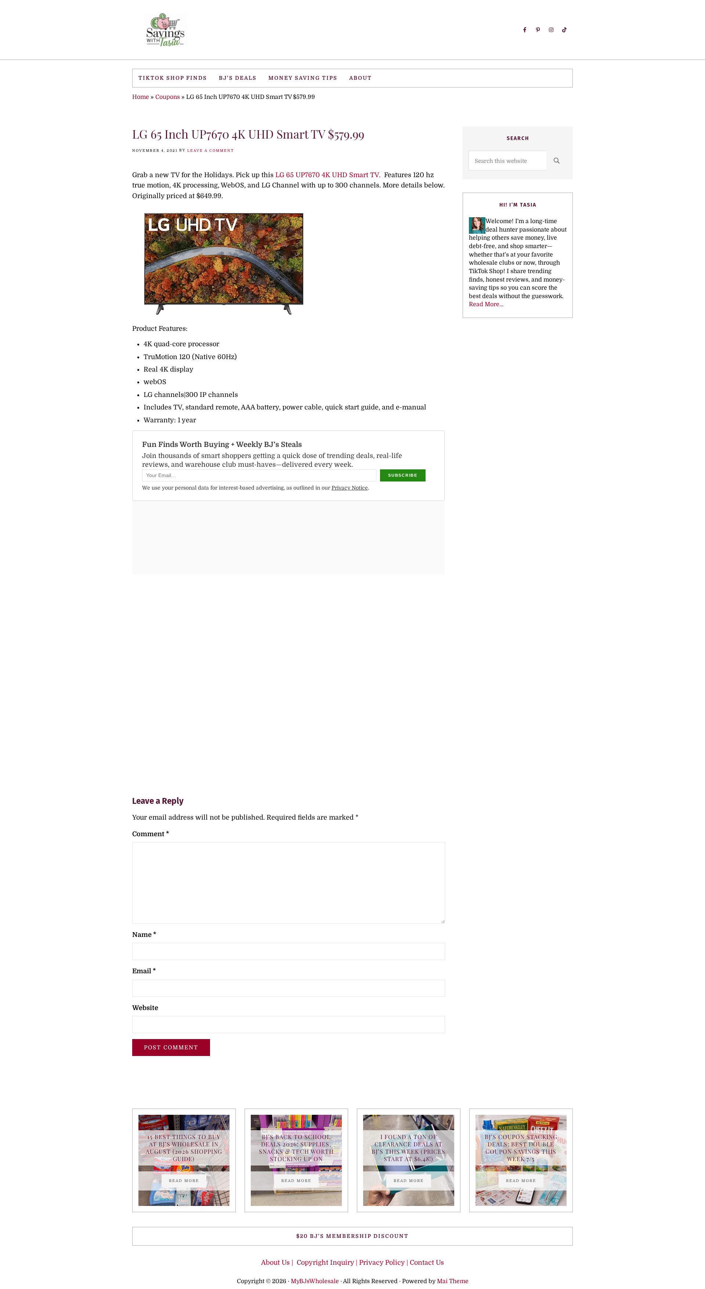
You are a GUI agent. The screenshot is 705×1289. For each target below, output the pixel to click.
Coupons (167, 97)
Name (144, 934)
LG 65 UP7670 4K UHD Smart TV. (327, 175)
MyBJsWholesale (315, 1281)
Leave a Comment (210, 150)
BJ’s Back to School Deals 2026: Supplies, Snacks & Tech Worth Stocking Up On (296, 1148)
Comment (150, 834)
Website (145, 1007)
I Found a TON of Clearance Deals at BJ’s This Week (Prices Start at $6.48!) (408, 1148)
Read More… (486, 304)
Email (144, 971)
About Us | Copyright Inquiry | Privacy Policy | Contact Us (352, 1262)
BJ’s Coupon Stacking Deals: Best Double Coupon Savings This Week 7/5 (521, 1148)
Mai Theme (453, 1281)
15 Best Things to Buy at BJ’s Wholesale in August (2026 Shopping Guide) (184, 1148)
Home (140, 97)
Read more (187, 1182)
